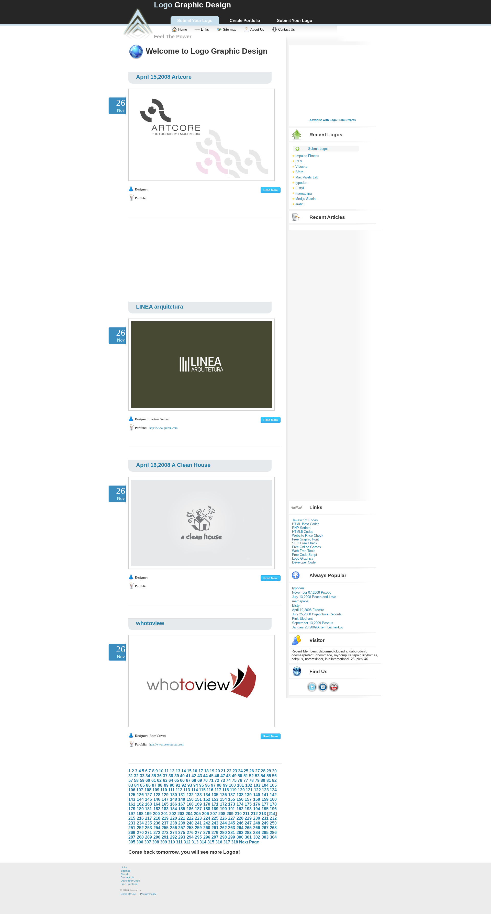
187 (198, 809)
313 (195, 842)
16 (195, 771)
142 (273, 795)
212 (254, 813)
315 (210, 842)
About (124, 874)
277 (198, 832)
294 (190, 837)
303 (265, 837)
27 (257, 771)
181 (148, 809)
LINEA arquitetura (159, 306)
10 (161, 771)
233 (131, 823)
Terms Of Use (128, 894)
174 (240, 804)
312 (187, 842)
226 (223, 818)
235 (148, 823)
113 (186, 790)
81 (268, 780)
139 (248, 795)
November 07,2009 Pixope (311, 592)
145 (148, 799)
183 (165, 809)
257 (181, 828)
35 (153, 776)
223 (198, 818)
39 (176, 776)
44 (205, 776)
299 (231, 837)
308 (155, 842)
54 (263, 776)
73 (222, 780)
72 (217, 780)
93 (189, 785)
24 (240, 771)
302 (256, 837)
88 (160, 785)
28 (263, 771)
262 (223, 828)
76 (240, 780)
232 (273, 818)
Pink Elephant (302, 618)
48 (228, 776)
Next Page (249, 842)
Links (124, 867)
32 (136, 776)
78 (251, 780)
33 (142, 776)
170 (206, 804)
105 (273, 785)
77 (245, 780)
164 (156, 804)
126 (140, 795)
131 (181, 795)
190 (223, 809)
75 (234, 780)
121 (249, 790)
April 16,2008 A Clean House (173, 465)
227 (231, 818)
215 (131, 818)
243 (214, 823)
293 (181, 837)
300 (240, 837)
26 (251, 771)
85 (142, 785)
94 (195, 785)
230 (256, 818)
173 (231, 804)
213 (262, 813)
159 (265, 799)
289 (148, 837)
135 (214, 795)
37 (165, 776)
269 (131, 832)
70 (205, 780)
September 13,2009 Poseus (312, 623)
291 (165, 837)
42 (194, 776)
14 (183, 771)
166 (173, 804)
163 (148, 804)
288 (140, 837)
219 (165, 818)
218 (156, 818)
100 (232, 785)
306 (139, 842)
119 (233, 790)
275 (181, 832)
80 (263, 780)
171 (214, 804)
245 (231, 823)
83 (130, 785)
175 (248, 804)
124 (273, 790)
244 (223, 823)
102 (248, 785)
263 (231, 828)
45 (211, 776)
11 (166, 771)
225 (214, 818)
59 (142, 780)
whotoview (150, 623)
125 (131, 795)
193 (248, 809)
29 (268, 771)
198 (140, 813)
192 (240, 809)
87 (154, 785)
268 (273, 828)
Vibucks (301, 166)
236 (156, 823)
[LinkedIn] (323, 691)
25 (246, 771)
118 (225, 790)
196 (273, 809)
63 (165, 780)
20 (217, 771)
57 (130, 780)
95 (201, 785)
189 (214, 809)
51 (245, 776)
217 (148, 818)
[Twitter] (312, 691)
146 (156, 799)
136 (223, 795)
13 (178, 771)
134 (206, 795)
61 (153, 780)
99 (225, 785)
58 (136, 780)
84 (136, 785)
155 (231, 799)
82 (274, 780)
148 (173, 799)
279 (214, 832)
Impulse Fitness (307, 156)
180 (140, 809)
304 (273, 837)
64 (171, 780)
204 (189, 813)
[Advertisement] (200, 258)
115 (202, 790)
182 (156, 809)
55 (268, 776)
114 (194, 790)
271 (148, 832)
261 (214, 828)
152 (206, 799)
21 (223, 771)
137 (231, 795)
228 (240, 818)
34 (148, 776)
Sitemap (125, 870)
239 (181, 823)
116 (210, 790)
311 (179, 842)
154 (223, 799)
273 (165, 832)
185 (181, 809)
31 (130, 776)
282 (240, 832)
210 (238, 813)
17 (200, 771)
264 (240, 828)
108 (147, 790)
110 (163, 790)
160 (273, 799)
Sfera (299, 172)
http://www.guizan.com (163, 428)
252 (140, 828)
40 (182, 776)
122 (257, 790)
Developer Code (130, 880)
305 (131, 842)
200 (156, 813)
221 (181, 818)
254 (156, 828)
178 (273, 804)
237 (165, 823)
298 (223, 837)
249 (265, 823)
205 (197, 813)
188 (206, 809)
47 (222, 776)
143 (131, 799)
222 (190, 818)
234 (140, 823)
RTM (299, 161)
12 (172, 771)
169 (198, 804)
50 (240, 776)
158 (256, 799)
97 (213, 785)
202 (172, 813)
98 (219, 785)
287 (131, 837)
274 (173, 832)
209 (230, 813)
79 (257, 780)
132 (190, 795)
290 (156, 837)
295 (198, 837)
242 (206, 823)
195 (265, 809)
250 (273, 823)
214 (272, 813)
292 (173, 837)
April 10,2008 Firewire (308, 610)
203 (180, 813)
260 (206, 828)
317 (226, 842)
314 (202, 842)
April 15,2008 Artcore (164, 77)
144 (140, 799)
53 (257, 776)
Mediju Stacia (305, 199)
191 (231, 809)
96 (207, 785)
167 (181, 804)
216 (140, 818)
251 (131, 828)
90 (172, 785)
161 (131, 804)
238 (173, 823)
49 (234, 776)
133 (198, 795)
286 (273, 832)
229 (248, 818)
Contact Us (127, 877)
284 (256, 832)
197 (131, 813)
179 (131, 809)
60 (148, 780)
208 (221, 813)
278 (206, 832)
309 (163, 842)
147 (165, 799)
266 (256, 828)
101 (240, 785)
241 (198, 823)
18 (206, 771)
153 (214, 799)
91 (178, 785)
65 (176, 780)
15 (189, 771)
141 (265, 795)
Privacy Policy (148, 894)
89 (166, 785)
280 (223, 832)
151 (198, 799)
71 (211, 780)
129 (165, 795)
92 (184, 785)
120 (241, 790)
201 (164, 813)
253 (148, 828)
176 (256, 804)
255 (165, 828)
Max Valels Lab (306, 177)
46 (217, 776)
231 (265, 818)
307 (147, 842)
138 (240, 795)
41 (188, 776)
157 (248, 799)
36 (159, 776)
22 (229, 771)
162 (140, 804)
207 (213, 813)
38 (171, 776)
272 (156, 832)
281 (231, 832)
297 (214, 837)
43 (199, 776)
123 (265, 790)
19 (212, 771)
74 (228, 780)
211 (246, 813)
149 (181, 799)
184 (173, 809)
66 (182, 780)
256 (173, 828)
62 (159, 780)
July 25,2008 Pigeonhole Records (317, 614)
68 (194, 780)
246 (240, 823)
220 (173, 818)
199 (148, 813)
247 (248, 823)
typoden (301, 183)
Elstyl (299, 188)
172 (223, 804)
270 (140, 832)
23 (234, 771)
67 (188, 780)
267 (265, 828)
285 (265, 832)
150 (190, 799)
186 (190, 809)
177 (265, 804)
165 (165, 804)
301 (248, 837)
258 (190, 828)
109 (155, 790)
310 (171, 842)
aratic (299, 204)
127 (148, 795)
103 (256, 785)
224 (206, 818)
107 (139, 790)
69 (199, 780)
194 (256, 809)
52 (251, 776)
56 (274, 776)
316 (218, 842)
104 (265, 785)
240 (190, 823)
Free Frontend (129, 884)
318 (234, 842)
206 (205, 813)
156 (240, 799)
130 (173, 795)
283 (248, 832)
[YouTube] (334, 691)
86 (148, 785)
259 (198, 828)
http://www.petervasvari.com (166, 744)
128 (156, 795)
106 (131, 790)
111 (171, 790)
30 (274, 771)
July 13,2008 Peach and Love (314, 597)
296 (206, 837)
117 (218, 790)
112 (179, 790)
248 (256, 823)
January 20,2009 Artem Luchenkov (317, 627)
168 (190, 804)
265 (248, 828)
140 (256, 795)
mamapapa (303, 193)
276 (190, 832)
